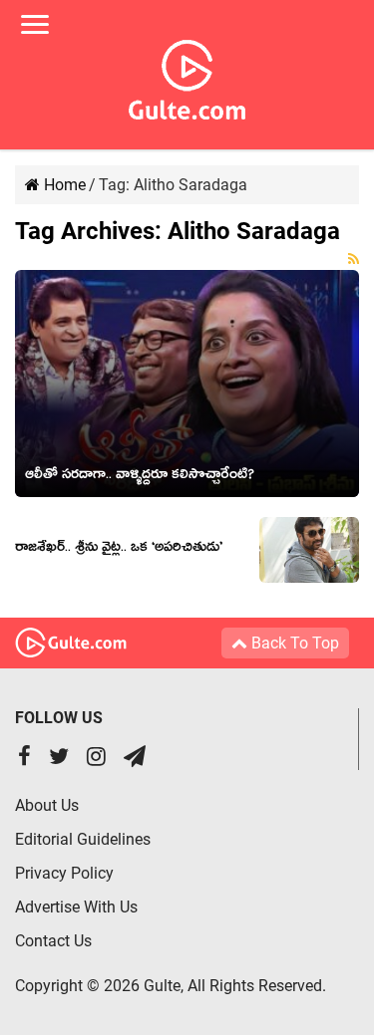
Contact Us (53, 940)
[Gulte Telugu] (187, 76)
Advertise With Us (76, 907)
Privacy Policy (64, 873)
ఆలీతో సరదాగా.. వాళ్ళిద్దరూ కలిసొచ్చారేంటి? (139, 477)
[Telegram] (135, 758)
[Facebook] (24, 758)
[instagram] (96, 758)
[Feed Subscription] (353, 259)
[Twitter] (59, 758)
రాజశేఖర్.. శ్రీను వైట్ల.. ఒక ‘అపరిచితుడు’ (118, 550)
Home (63, 184)
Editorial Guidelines (83, 839)
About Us (47, 805)
